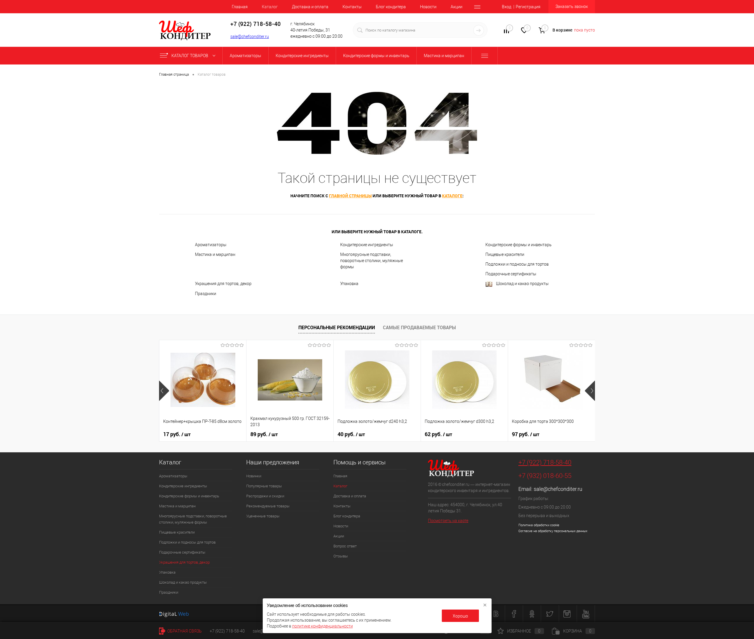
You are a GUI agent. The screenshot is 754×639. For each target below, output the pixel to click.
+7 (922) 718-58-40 (544, 462)
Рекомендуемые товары (268, 506)
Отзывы (340, 556)
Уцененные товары (263, 516)
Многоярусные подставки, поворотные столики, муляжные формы (371, 260)
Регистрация (528, 6)
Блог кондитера (391, 6)
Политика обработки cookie (538, 525)
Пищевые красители (504, 254)
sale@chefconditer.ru (249, 36)
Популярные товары (264, 486)
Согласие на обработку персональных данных (552, 531)
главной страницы (350, 195)
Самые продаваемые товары (419, 327)
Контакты (352, 6)
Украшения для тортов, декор (223, 283)
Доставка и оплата (310, 6)
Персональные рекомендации (336, 327)
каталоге (452, 195)
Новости (428, 6)
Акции (456, 6)
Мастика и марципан (215, 254)
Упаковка (349, 283)
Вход (506, 6)
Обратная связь (184, 631)
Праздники (205, 293)
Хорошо (460, 616)
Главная (240, 6)
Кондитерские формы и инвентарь (518, 244)
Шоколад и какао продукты (522, 283)
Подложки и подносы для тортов (517, 264)
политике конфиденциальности (322, 626)
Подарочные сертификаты (510, 274)
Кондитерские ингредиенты (366, 244)
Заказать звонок (571, 6)
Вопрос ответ (345, 546)
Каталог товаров (190, 55)
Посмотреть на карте (448, 520)
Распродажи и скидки (265, 496)
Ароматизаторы (210, 244)
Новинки (253, 476)
